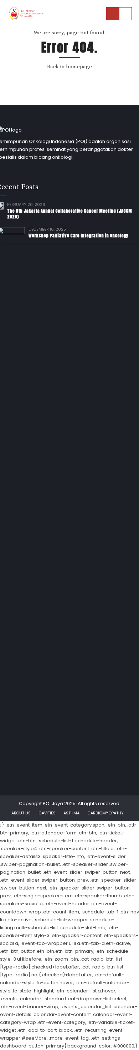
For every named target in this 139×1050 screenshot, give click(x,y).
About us (21, 813)
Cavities (47, 813)
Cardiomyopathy (105, 813)
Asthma (71, 813)
